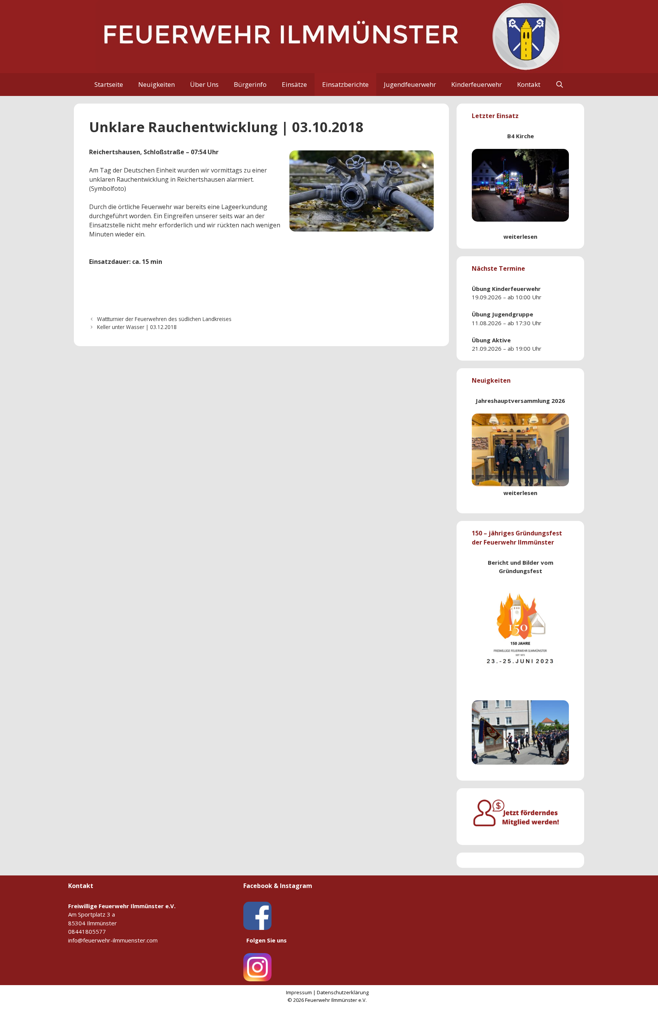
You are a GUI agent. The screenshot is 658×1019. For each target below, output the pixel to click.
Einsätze (294, 84)
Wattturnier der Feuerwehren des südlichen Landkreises (164, 319)
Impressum (299, 992)
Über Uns (204, 84)
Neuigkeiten (156, 84)
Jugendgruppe (512, 314)
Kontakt (528, 84)
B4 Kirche (520, 136)
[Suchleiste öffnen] (560, 84)
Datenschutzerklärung (343, 992)
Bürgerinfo (250, 84)
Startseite (108, 84)
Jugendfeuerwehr (410, 84)
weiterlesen (520, 236)
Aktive (501, 340)
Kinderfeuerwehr (476, 84)
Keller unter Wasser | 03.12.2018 (137, 327)
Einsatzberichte (345, 84)
